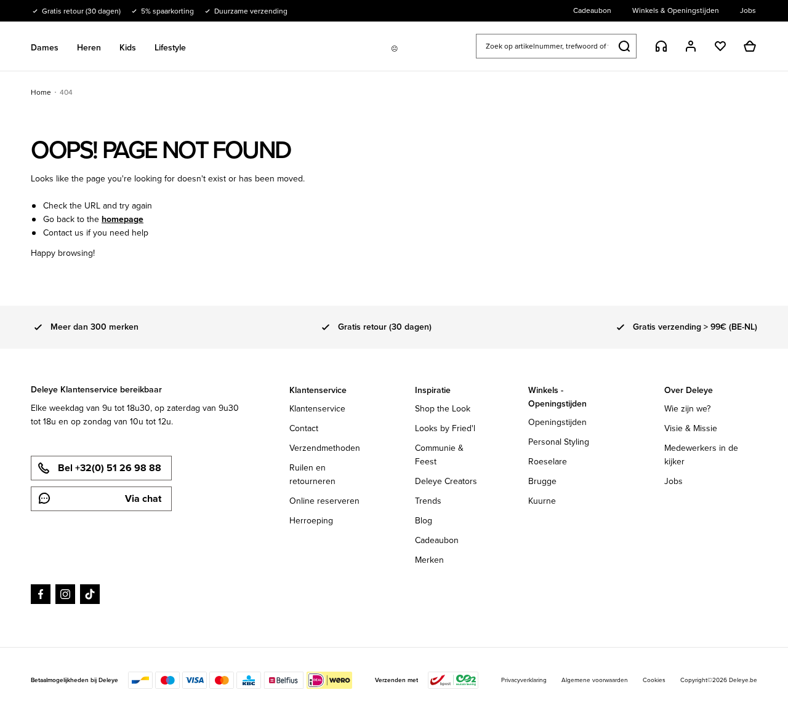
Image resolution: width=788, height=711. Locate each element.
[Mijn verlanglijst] (720, 46)
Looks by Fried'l (445, 428)
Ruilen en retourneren (312, 474)
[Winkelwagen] (749, 46)
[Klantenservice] (661, 46)
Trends (428, 501)
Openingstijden (557, 422)
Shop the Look (442, 408)
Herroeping (311, 520)
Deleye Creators (446, 481)
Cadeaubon (437, 540)
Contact (303, 428)
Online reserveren (324, 501)
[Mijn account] (690, 46)
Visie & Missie (690, 428)
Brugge (542, 481)
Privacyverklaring (524, 680)
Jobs (673, 481)
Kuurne (542, 501)
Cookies (654, 680)
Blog (423, 520)
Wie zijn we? (687, 408)
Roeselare (547, 461)
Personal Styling (558, 441)
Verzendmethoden (324, 448)
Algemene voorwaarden (594, 680)
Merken (429, 560)
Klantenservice (317, 408)
